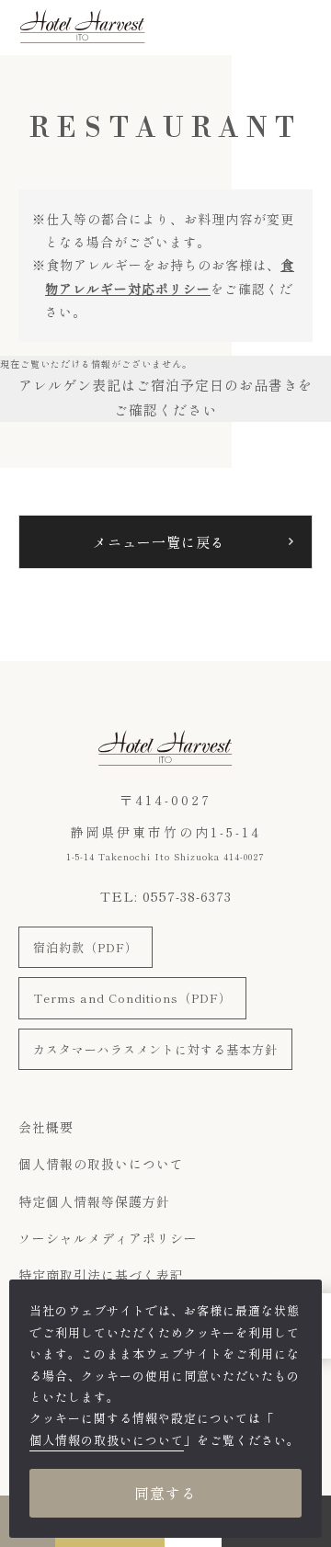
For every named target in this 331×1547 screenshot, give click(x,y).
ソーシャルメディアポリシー (108, 1238)
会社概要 (46, 1127)
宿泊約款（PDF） (85, 947)
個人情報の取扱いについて (101, 1164)
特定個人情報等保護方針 (94, 1201)
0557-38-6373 (187, 895)
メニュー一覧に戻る (159, 542)
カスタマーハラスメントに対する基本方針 (155, 1049)
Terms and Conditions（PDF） (132, 998)
